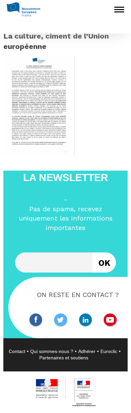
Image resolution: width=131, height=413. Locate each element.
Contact (17, 351)
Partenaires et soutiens (63, 357)
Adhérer (86, 351)
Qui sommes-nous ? (51, 351)
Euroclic (108, 351)
